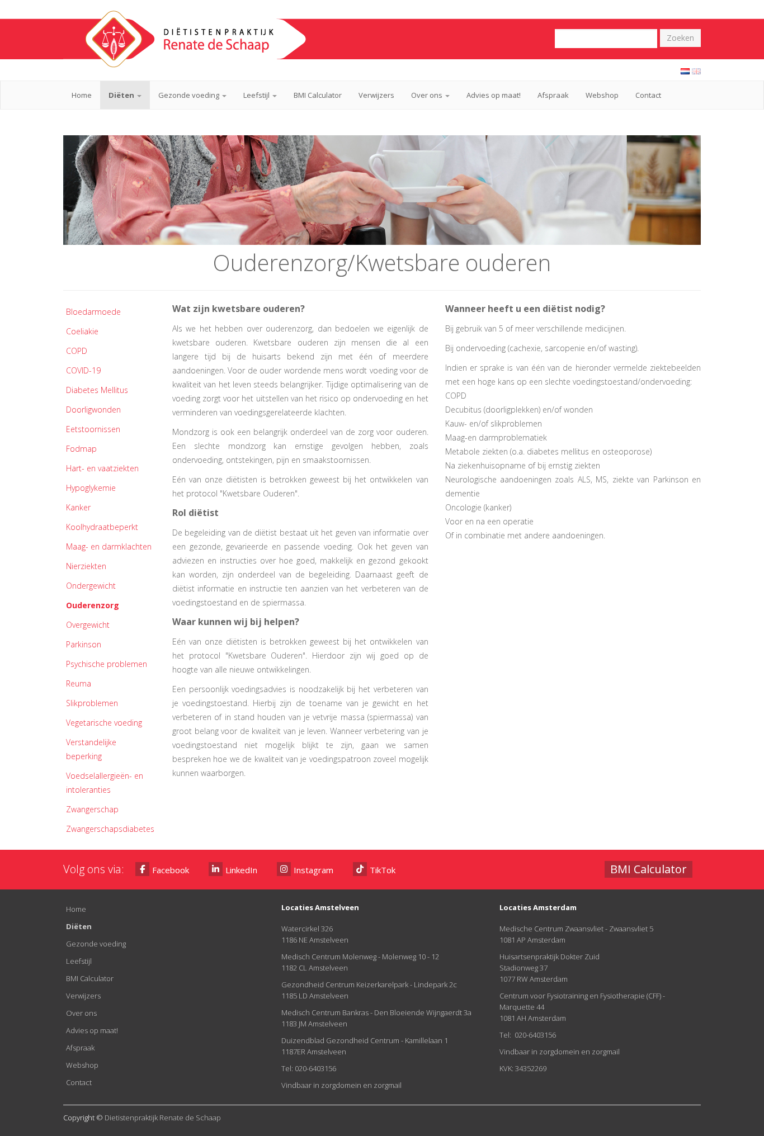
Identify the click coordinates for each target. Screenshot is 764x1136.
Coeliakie (82, 331)
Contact (648, 95)
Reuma (78, 683)
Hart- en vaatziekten (102, 468)
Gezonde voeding (189, 95)
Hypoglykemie (91, 487)
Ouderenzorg (92, 605)
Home (82, 95)
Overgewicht (88, 624)
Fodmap (81, 448)
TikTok (382, 869)
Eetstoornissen (93, 429)
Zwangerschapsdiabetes (110, 828)
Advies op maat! (493, 95)
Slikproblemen (92, 703)
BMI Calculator (318, 95)
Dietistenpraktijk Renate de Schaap (163, 1118)
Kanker (78, 507)
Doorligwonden (93, 409)
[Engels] (696, 71)
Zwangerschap (92, 809)
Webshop (602, 95)
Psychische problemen (106, 664)
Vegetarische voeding (104, 722)
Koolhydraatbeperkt (102, 527)
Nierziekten (86, 566)
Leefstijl (257, 95)
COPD (76, 350)
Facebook (170, 869)
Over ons (427, 95)
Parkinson (83, 644)
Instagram (313, 869)
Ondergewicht (91, 585)
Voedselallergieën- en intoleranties (104, 782)
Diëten (122, 95)
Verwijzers (376, 95)
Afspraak (553, 95)
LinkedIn (241, 869)
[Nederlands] (685, 71)
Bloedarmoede (93, 311)
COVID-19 (83, 370)
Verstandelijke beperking (91, 749)
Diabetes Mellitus (97, 390)
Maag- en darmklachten (109, 546)
